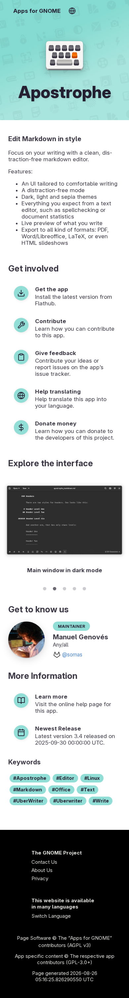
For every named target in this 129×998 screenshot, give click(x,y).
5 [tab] (84, 587)
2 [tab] (54, 587)
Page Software (34, 938)
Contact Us (44, 862)
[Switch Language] (72, 10)
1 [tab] (44, 587)
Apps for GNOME (37, 11)
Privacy (39, 878)
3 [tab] (64, 587)
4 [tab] (74, 587)
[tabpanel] (64, 528)
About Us (42, 870)
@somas (72, 655)
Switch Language (51, 916)
